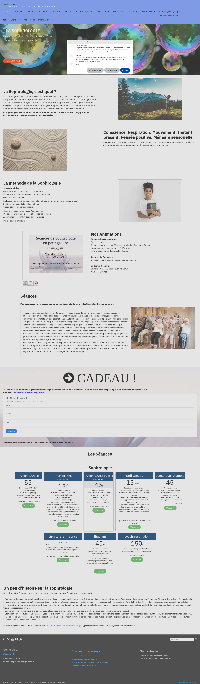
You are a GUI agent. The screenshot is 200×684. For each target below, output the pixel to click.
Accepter (125, 70)
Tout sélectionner (112, 70)
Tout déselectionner (95, 70)
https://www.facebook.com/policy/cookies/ (88, 61)
